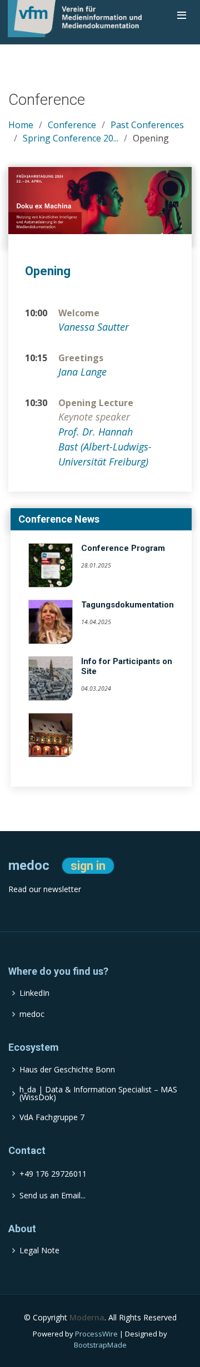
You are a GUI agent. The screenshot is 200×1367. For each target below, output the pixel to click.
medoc (31, 1014)
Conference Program (123, 548)
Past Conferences (147, 125)
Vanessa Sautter (93, 326)
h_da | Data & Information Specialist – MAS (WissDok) (98, 1093)
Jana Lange (82, 371)
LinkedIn (34, 993)
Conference (72, 125)
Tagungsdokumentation (127, 605)
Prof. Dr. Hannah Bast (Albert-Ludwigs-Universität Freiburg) (105, 446)
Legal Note (39, 1250)
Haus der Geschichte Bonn (67, 1070)
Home (20, 125)
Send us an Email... (52, 1195)
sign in (88, 866)
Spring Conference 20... (70, 138)
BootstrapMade (100, 1345)
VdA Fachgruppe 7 (51, 1117)
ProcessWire (96, 1334)
